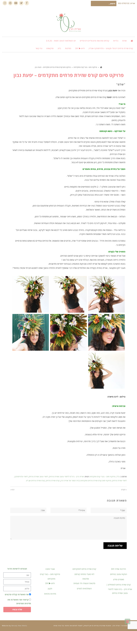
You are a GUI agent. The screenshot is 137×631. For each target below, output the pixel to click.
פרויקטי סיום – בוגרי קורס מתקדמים (102, 476)
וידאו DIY (50, 583)
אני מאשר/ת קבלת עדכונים (17, 594)
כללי (117, 476)
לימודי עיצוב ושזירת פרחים (38, 476)
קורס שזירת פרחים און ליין (35, 480)
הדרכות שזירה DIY (118, 569)
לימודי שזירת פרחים (119, 480)
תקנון (50, 588)
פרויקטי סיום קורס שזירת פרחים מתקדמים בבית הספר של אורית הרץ (86, 480)
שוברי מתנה (50, 569)
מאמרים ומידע (118, 579)
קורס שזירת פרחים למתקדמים (84, 569)
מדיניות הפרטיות (23, 603)
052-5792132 (123, 3)
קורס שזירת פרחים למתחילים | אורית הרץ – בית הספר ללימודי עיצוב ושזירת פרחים (119, 588)
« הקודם (124, 489)
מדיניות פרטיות (50, 593)
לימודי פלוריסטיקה (21, 476)
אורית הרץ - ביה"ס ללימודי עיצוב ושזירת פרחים (66, 476)
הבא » (12, 489)
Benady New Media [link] (19, 626)
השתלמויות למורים (84, 588)
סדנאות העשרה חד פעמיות (84, 583)
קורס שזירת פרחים (53, 480)
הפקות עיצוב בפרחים (118, 574)
